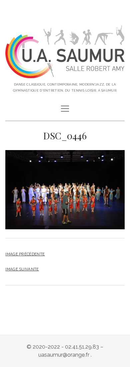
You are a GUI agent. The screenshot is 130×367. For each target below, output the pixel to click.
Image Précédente (25, 254)
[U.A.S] (64, 73)
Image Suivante (22, 269)
